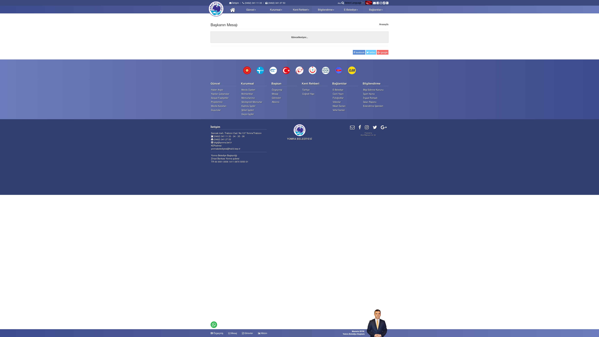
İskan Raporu (369, 101)
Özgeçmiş (218, 333)
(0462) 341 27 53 (276, 2)
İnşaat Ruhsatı (370, 97)
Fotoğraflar (338, 97)
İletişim (235, 2)
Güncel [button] (250, 9)
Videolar (337, 101)
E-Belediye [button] (350, 9)
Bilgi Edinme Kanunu (373, 89)
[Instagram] (366, 127)
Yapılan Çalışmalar (220, 93)
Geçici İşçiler (247, 114)
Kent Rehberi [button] (300, 9)
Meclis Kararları (218, 105)
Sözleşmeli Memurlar (251, 101)
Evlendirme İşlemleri (373, 105)
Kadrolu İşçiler (248, 105)
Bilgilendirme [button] (325, 9)
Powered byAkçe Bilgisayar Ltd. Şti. (368, 134)
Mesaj (233, 333)
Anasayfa (383, 24)
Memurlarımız (248, 97)
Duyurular (216, 110)
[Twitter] (375, 127)
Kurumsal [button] (275, 9)
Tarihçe (306, 89)
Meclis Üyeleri (248, 89)
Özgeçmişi (277, 89)
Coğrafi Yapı (308, 93)
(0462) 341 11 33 (253, 2)
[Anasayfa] (233, 9)
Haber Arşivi (217, 89)
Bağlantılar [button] (375, 9)
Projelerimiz (217, 101)
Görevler (248, 333)
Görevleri (276, 97)
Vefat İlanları (339, 110)
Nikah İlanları (339, 105)
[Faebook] (360, 127)
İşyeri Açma (369, 93)
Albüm (263, 333)
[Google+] (383, 127)
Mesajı (275, 93)
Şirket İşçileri (247, 110)
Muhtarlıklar (247, 93)
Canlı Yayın (338, 93)
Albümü (275, 101)
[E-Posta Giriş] (352, 127)
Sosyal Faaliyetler (220, 97)
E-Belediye (338, 89)
